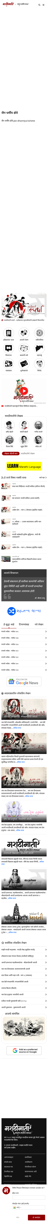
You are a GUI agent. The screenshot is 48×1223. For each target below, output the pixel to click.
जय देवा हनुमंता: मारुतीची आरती (18, 819)
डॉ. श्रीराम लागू (40, 598)
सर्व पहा (42, 478)
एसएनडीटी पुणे (15, 556)
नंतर (17, 1217)
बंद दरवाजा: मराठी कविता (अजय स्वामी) (25, 498)
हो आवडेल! (36, 1217)
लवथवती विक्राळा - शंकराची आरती (18, 853)
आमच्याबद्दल (8, 1157)
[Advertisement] (24, 33)
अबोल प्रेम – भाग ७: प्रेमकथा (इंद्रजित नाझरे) (27, 510)
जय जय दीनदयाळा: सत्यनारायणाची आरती (22, 785)
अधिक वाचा (17, 728)
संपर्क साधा (8, 1162)
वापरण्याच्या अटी (31, 1172)
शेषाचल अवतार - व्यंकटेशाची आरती (19, 921)
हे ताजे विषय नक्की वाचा (14, 477)
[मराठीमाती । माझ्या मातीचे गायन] (19, 5)
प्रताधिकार (28, 1157)
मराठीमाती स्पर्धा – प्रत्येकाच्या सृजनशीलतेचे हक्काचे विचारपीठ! (24, 320)
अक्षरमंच (14, 483)
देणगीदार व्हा (8, 1172)
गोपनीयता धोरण (30, 1167)
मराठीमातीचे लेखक (27, 453)
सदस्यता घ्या (8, 1167)
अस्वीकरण (28, 1162)
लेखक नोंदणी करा (10, 453)
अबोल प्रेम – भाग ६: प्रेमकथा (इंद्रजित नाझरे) (27, 547)
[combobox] (17, 1207)
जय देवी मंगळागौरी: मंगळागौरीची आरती (20, 716)
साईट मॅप (28, 1176)
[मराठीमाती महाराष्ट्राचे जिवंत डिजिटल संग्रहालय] (23, 391)
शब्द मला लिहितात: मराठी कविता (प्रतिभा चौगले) (28, 486)
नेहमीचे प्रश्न (8, 1176)
